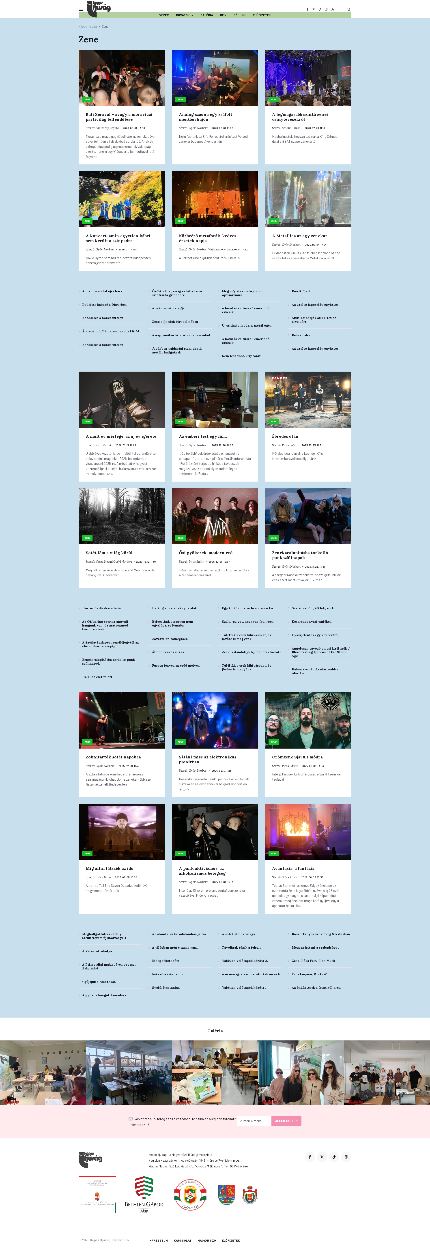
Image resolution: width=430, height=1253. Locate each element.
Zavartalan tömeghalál (170, 639)
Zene (87, 99)
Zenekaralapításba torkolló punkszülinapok (300, 555)
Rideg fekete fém (165, 961)
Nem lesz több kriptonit (241, 356)
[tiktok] (319, 9)
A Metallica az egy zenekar (299, 235)
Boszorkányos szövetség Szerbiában (321, 934)
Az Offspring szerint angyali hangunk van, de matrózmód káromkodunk (105, 625)
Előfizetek (262, 15)
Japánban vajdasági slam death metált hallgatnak (177, 350)
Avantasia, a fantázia (293, 868)
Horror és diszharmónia (101, 608)
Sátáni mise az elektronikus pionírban (207, 759)
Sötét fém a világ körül (109, 552)
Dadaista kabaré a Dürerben (104, 305)
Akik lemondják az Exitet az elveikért (314, 320)
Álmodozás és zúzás (168, 652)
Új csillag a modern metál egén (247, 325)
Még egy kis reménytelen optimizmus (242, 293)
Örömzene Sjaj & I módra (297, 757)
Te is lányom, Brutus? (309, 974)
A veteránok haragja (168, 308)
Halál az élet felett (97, 677)
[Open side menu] (81, 9)
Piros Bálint (103, 445)
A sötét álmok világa (238, 934)
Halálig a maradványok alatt (175, 608)
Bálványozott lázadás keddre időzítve (315, 671)
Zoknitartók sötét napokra (113, 757)
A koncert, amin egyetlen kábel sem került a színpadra (118, 238)
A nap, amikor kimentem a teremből (181, 335)
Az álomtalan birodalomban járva (179, 934)
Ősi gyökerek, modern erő (205, 552)
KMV (223, 15)
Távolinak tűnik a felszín (242, 947)
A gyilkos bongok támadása (104, 995)
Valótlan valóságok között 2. (245, 961)
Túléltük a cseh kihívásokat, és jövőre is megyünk (246, 637)
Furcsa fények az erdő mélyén (176, 665)
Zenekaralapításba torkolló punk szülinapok (108, 661)
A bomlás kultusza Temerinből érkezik (246, 310)
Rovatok (183, 15)
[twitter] (313, 9)
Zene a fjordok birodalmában (175, 322)
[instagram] (326, 9)
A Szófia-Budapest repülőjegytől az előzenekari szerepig (110, 644)
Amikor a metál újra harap (103, 291)
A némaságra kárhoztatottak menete (251, 974)
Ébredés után (285, 436)
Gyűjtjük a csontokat (99, 982)
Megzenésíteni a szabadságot (315, 947)
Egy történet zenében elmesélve (248, 608)
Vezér (164, 15)
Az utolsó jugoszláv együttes (315, 305)
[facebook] (307, 9)
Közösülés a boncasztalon (102, 318)
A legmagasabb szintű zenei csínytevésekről (300, 117)
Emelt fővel (301, 291)
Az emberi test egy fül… (203, 436)
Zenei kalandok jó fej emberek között (251, 652)
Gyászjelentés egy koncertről (315, 635)
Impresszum (158, 1240)
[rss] (332, 9)
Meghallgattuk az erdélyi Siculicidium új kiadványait (104, 936)
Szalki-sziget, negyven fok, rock (247, 622)
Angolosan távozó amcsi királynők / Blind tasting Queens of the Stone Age (321, 652)
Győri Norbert (198, 128)
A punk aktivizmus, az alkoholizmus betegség (202, 871)
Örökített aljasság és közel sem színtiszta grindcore (177, 293)
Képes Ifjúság (88, 26)
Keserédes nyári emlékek (311, 622)
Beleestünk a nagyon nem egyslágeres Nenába (172, 623)
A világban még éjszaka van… (175, 947)
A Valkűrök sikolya (97, 951)
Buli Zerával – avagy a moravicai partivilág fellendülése (119, 117)
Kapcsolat (182, 1240)
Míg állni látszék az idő (109, 868)
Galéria (206, 15)
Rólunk (240, 15)
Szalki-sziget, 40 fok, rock (313, 608)
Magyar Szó (207, 1240)
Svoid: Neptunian (166, 988)
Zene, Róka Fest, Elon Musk (313, 961)
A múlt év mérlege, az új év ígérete (121, 436)
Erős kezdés (301, 335)
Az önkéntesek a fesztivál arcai (317, 988)
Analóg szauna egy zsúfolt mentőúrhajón (205, 117)
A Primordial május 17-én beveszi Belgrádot (109, 966)
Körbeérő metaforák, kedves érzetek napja (207, 238)
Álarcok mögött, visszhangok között (111, 331)
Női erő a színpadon (167, 974)
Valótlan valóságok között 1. (244, 988)
